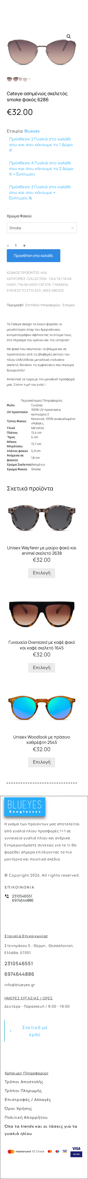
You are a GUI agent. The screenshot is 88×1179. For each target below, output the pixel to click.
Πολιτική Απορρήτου (26, 1118)
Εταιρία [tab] (69, 305)
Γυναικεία (60, 284)
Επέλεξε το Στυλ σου (24, 290)
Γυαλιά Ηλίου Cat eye (34, 284)
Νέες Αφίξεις (53, 290)
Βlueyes (32, 131)
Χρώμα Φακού (19, 215)
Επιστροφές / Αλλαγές (28, 1100)
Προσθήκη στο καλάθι (33, 255)
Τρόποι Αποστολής (24, 1082)
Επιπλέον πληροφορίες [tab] (43, 305)
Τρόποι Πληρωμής (23, 1091)
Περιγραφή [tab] (15, 305)
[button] (69, 36)
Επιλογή (41, 573)
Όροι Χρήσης (18, 1109)
